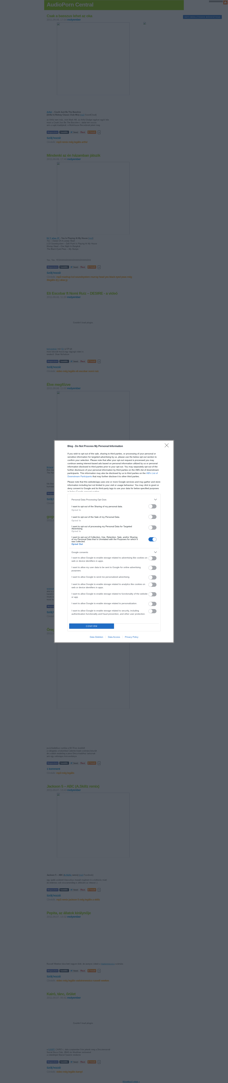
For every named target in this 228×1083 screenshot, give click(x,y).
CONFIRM (91, 626)
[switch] (152, 506)
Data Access (114, 637)
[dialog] (114, 541)
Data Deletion (96, 637)
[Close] (168, 446)
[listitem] (114, 499)
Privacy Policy (131, 637)
